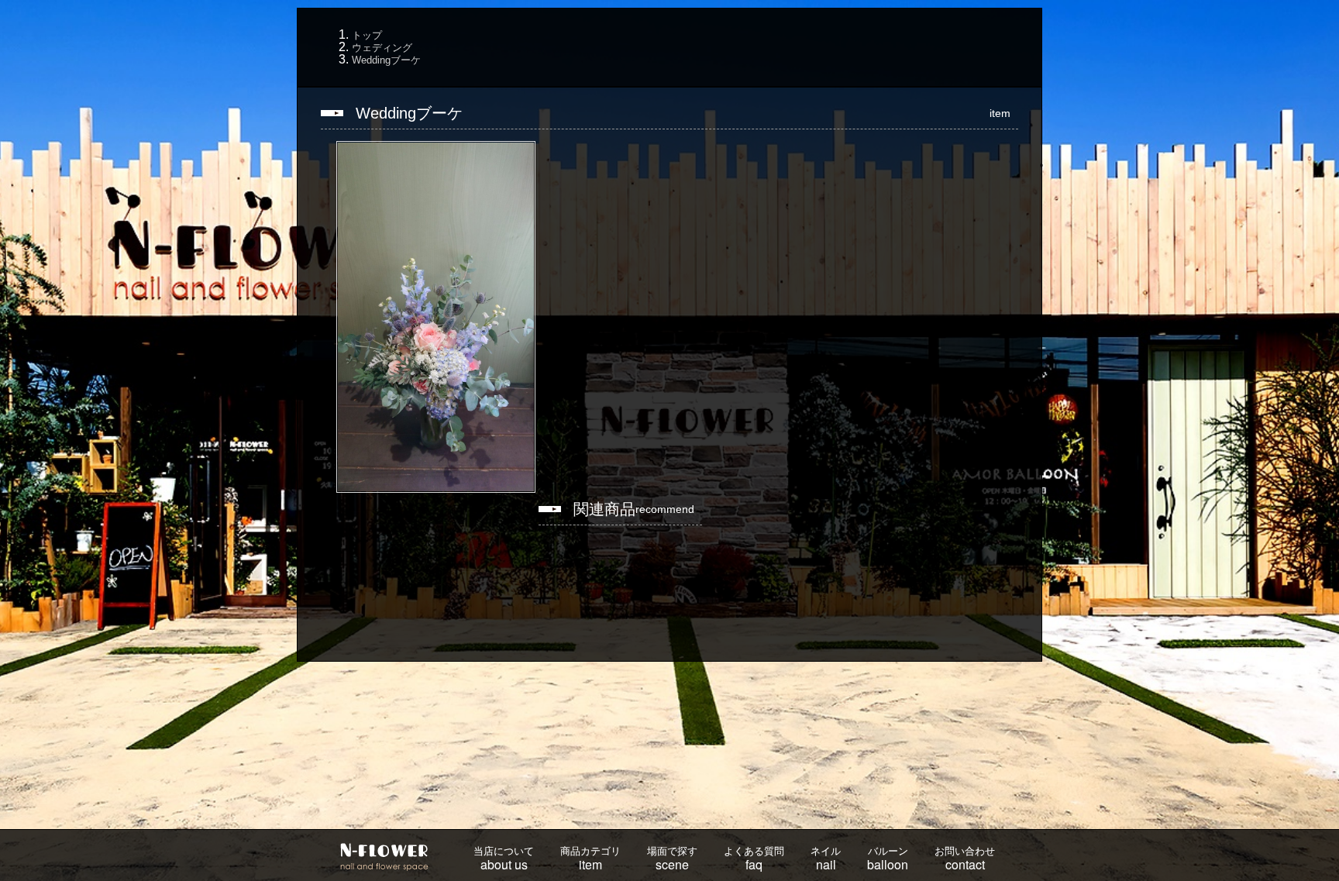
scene (672, 859)
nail (826, 859)
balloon (887, 859)
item (590, 859)
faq (754, 859)
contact (965, 859)
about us (503, 859)
